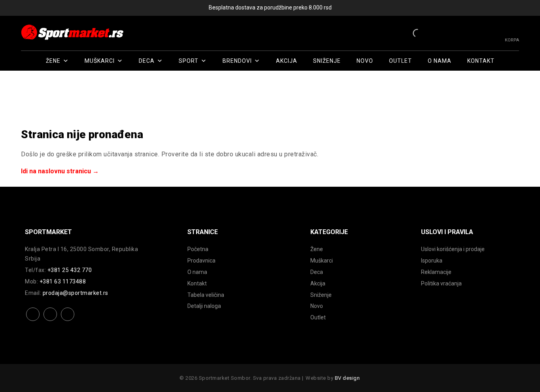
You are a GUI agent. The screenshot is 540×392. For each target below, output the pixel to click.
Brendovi (237, 61)
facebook (33, 320)
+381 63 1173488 (63, 281)
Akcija (286, 61)
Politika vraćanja (441, 283)
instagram (50, 320)
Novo (365, 61)
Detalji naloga (204, 306)
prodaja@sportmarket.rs (75, 293)
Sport (188, 61)
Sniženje (327, 61)
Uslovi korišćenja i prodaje (453, 249)
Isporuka (431, 260)
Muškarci (100, 61)
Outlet (400, 61)
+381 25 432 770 (69, 270)
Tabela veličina (205, 295)
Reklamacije (436, 272)
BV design (347, 378)
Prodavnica (201, 260)
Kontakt (481, 61)
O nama (439, 61)
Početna (197, 249)
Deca (147, 61)
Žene (53, 61)
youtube (67, 320)
